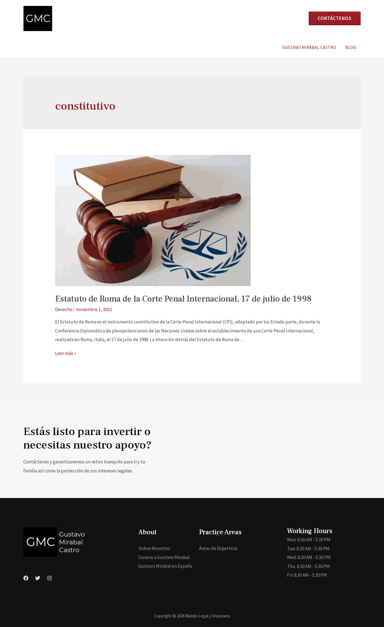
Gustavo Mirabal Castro (309, 47)
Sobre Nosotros (154, 548)
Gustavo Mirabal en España (165, 566)
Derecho (63, 309)
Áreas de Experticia (218, 548)
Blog (350, 47)
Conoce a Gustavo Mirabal (164, 557)
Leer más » (65, 353)
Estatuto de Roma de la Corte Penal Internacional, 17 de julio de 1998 (183, 298)
